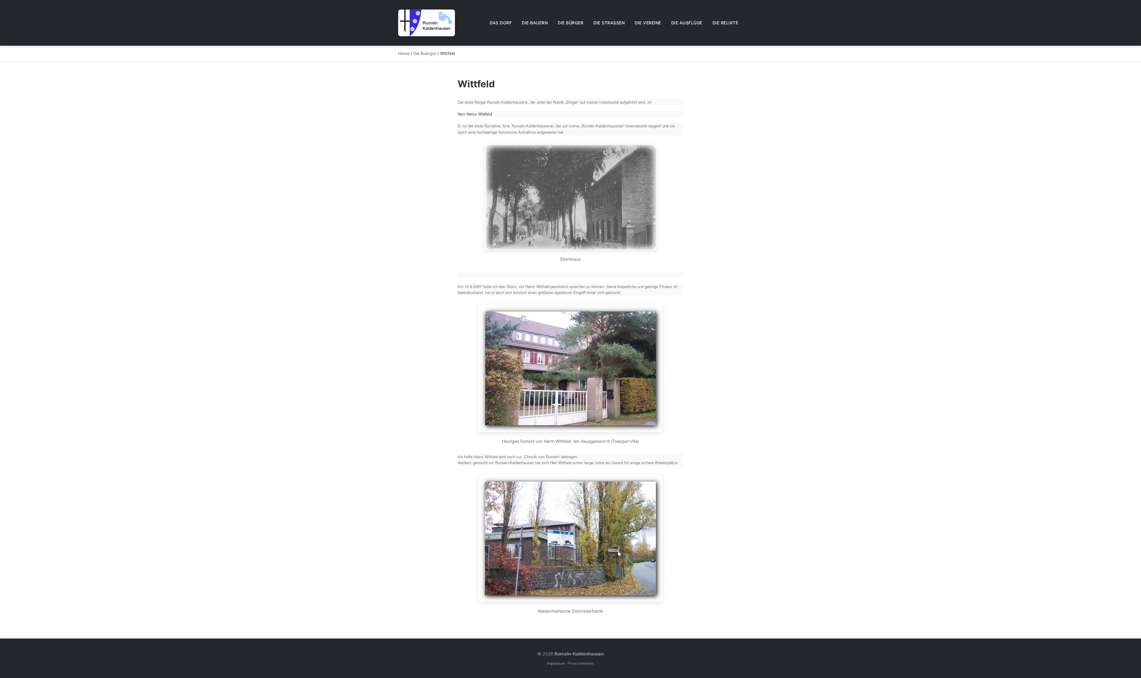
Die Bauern (535, 22)
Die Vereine (648, 22)
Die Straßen (609, 22)
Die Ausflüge (686, 22)
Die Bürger (570, 22)
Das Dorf (501, 22)
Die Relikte (725, 22)
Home (403, 53)
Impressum (556, 663)
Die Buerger (424, 53)
